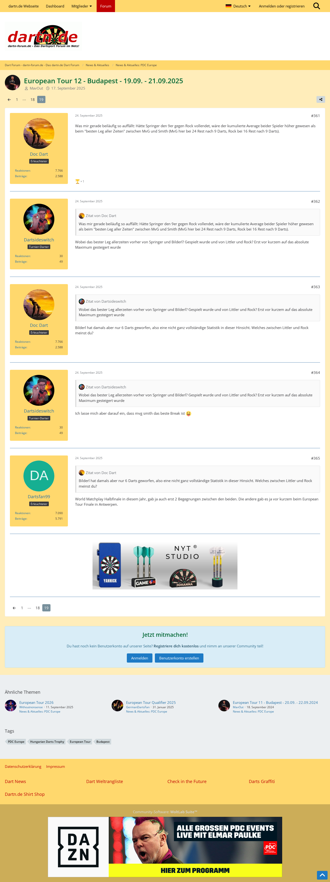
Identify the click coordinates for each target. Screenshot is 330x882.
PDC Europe (16, 742)
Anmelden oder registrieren (282, 6)
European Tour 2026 (36, 702)
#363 (315, 286)
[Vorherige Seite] (9, 99)
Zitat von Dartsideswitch (106, 301)
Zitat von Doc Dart (101, 215)
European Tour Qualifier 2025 (151, 702)
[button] (238, 6)
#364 (315, 372)
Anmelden (139, 658)
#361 (315, 115)
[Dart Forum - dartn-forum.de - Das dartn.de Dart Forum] (165, 36)
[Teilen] (320, 99)
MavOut (238, 707)
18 (32, 99)
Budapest (103, 742)
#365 (315, 458)
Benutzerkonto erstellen (179, 658)
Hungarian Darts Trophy (47, 742)
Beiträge (21, 176)
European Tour (80, 742)
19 (41, 99)
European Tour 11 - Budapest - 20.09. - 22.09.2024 (275, 702)
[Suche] (316, 6)
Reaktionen (22, 170)
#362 (315, 201)
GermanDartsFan (138, 707)
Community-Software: (165, 811)
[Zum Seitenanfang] (322, 875)
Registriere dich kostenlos (176, 646)
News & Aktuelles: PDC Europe (39, 711)
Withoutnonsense (31, 707)
